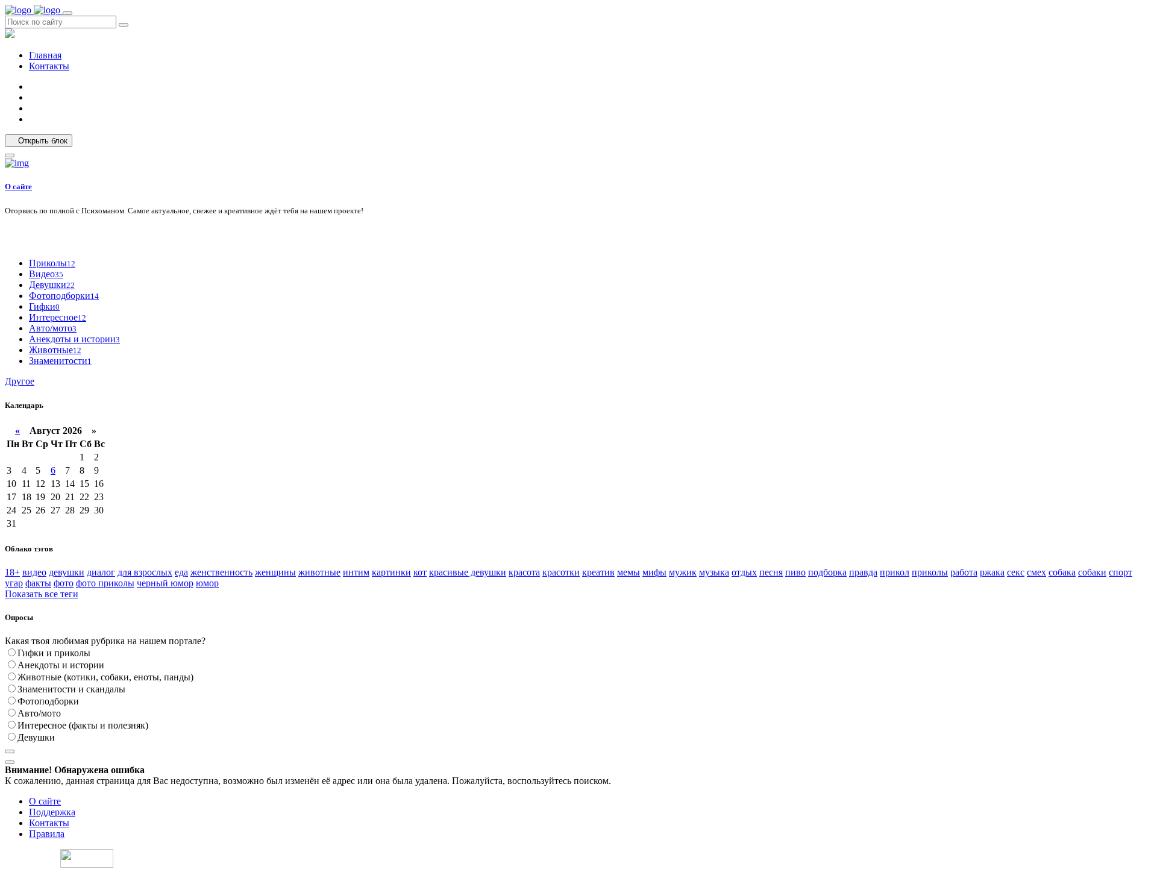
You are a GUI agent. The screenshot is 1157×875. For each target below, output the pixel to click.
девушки (66, 572)
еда (181, 572)
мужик (683, 572)
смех (1036, 572)
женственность (221, 572)
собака (1062, 572)
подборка (827, 572)
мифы (654, 572)
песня (771, 572)
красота (524, 572)
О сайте (18, 186)
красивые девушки (467, 572)
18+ (12, 572)
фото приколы (105, 583)
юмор (207, 583)
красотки (561, 572)
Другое (19, 381)
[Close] (9, 155)
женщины (275, 572)
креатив (598, 572)
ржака (992, 572)
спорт (1120, 572)
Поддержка (52, 812)
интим (356, 572)
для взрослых (145, 572)
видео (34, 572)
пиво (795, 572)
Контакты (49, 66)
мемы (628, 572)
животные (319, 572)
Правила (46, 834)
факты (38, 583)
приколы (930, 572)
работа (963, 572)
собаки (1092, 572)
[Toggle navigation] (67, 13)
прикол (894, 572)
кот (420, 572)
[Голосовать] (9, 751)
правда (863, 572)
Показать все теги (41, 594)
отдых (744, 572)
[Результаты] (9, 762)
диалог (101, 572)
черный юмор (165, 583)
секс (1015, 572)
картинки (391, 572)
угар (14, 583)
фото (64, 583)
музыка (714, 572)
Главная (45, 55)
